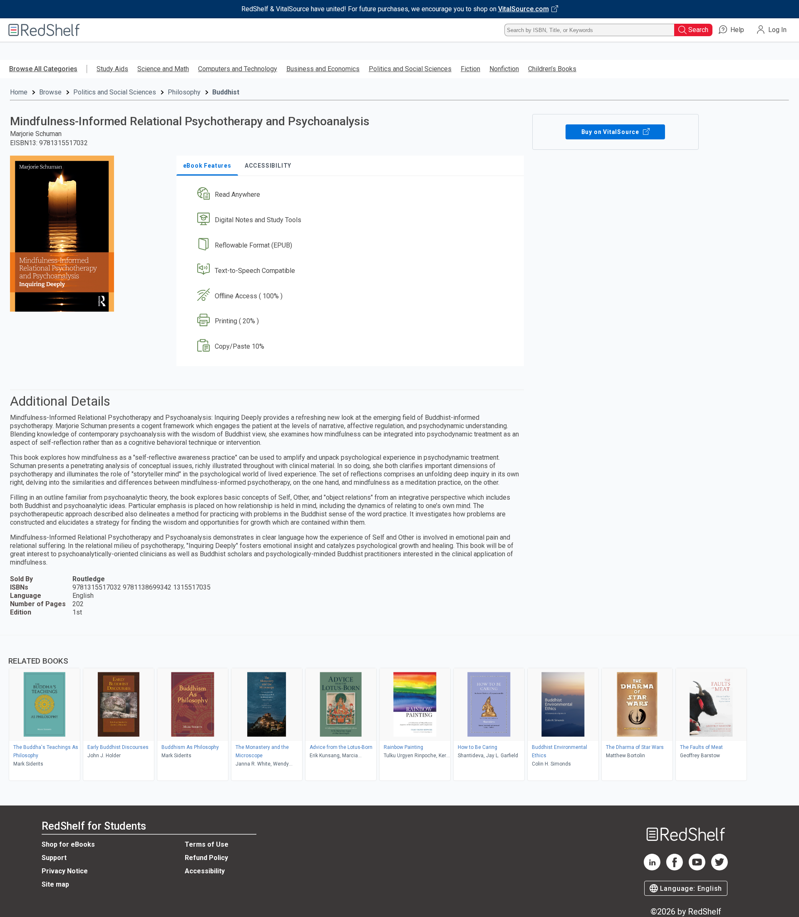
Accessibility (205, 871)
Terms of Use (206, 844)
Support (54, 858)
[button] (351, 195)
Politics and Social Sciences (410, 69)
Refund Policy (206, 858)
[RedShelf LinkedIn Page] (652, 868)
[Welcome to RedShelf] (44, 30)
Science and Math (163, 69)
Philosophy (184, 92)
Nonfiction (504, 69)
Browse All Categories (43, 69)
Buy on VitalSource (611, 132)
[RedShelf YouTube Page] (697, 868)
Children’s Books (552, 69)
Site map (55, 884)
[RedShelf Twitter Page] (719, 868)
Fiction (470, 69)
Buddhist (225, 92)
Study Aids (112, 69)
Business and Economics (323, 69)
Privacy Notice (65, 871)
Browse (50, 92)
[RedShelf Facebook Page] (674, 868)
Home (18, 92)
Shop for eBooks (68, 844)
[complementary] (399, 709)
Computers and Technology (237, 69)
